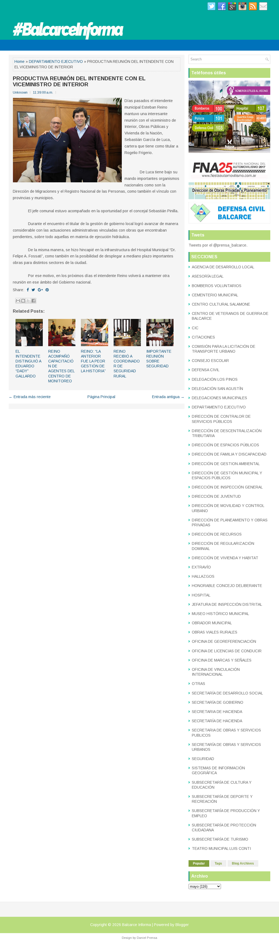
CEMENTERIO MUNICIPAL (215, 295)
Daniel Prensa (147, 937)
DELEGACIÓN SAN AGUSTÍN (217, 388)
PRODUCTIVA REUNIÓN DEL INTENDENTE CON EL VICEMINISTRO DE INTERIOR (79, 81)
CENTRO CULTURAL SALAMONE (221, 304)
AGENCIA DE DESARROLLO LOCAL (223, 267)
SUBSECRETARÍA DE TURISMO (220, 839)
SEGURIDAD (203, 759)
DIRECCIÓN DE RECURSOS (217, 534)
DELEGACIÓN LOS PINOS (215, 379)
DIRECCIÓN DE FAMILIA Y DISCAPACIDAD (229, 454)
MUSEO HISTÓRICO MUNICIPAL (220, 613)
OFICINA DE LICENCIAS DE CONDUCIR (227, 651)
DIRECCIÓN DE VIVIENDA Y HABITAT (225, 558)
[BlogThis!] (23, 300)
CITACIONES (203, 337)
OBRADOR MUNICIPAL (212, 623)
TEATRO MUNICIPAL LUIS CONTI (221, 848)
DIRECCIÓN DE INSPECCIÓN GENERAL (227, 487)
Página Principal (101, 397)
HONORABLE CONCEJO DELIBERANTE (227, 585)
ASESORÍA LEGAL (207, 276)
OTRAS (198, 683)
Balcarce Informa (136, 925)
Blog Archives (243, 863)
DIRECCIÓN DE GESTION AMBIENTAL (226, 464)
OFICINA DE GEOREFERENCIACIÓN (224, 641)
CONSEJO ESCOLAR (210, 360)
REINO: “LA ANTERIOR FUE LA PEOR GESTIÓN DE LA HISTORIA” (93, 361)
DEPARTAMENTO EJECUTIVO (56, 61)
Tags (218, 863)
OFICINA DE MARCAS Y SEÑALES (221, 660)
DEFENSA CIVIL (205, 370)
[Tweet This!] (33, 290)
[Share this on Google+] (40, 290)
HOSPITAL (201, 595)
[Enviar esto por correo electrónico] (18, 300)
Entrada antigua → (168, 397)
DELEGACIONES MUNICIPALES (219, 398)
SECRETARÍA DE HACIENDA (217, 721)
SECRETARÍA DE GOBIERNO (217, 702)
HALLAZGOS (203, 576)
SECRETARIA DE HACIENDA (217, 711)
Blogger (182, 925)
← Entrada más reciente (30, 397)
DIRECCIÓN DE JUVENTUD (216, 496)
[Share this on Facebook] (27, 290)
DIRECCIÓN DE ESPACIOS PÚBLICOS (225, 445)
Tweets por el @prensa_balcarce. (218, 245)
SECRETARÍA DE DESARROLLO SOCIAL (227, 693)
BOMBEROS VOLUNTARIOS (216, 286)
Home (19, 61)
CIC (195, 328)
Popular (199, 863)
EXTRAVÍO (201, 567)
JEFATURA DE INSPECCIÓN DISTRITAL (227, 604)
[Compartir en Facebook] (33, 300)
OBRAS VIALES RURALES (214, 632)
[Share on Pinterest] (47, 290)
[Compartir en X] (28, 300)
